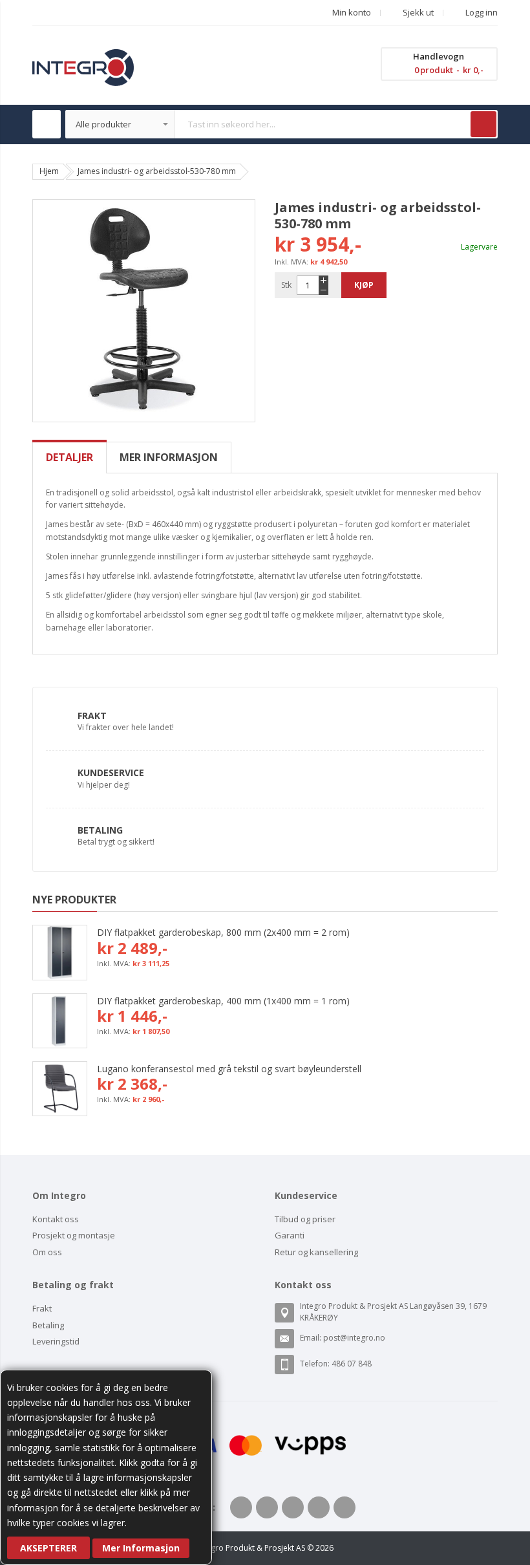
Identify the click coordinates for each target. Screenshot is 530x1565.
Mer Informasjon (141, 1548)
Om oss (47, 1252)
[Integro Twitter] (267, 1507)
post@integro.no (354, 1337)
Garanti (289, 1235)
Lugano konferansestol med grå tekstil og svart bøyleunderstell (229, 1069)
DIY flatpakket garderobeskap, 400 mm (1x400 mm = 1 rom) (223, 1001)
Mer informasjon (169, 457)
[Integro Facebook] (241, 1507)
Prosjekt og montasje (73, 1235)
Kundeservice (111, 772)
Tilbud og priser (305, 1219)
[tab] (69, 457)
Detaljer (69, 457)
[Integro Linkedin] (293, 1507)
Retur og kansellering (316, 1252)
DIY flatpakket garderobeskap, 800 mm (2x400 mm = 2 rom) (223, 932)
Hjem (49, 171)
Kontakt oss (55, 1219)
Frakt (92, 715)
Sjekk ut (417, 12)
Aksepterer (48, 1548)
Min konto (351, 12)
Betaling (100, 830)
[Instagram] (344, 1507)
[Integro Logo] (83, 58)
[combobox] (281, 124)
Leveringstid (56, 1341)
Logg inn (480, 12)
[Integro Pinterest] (319, 1507)
